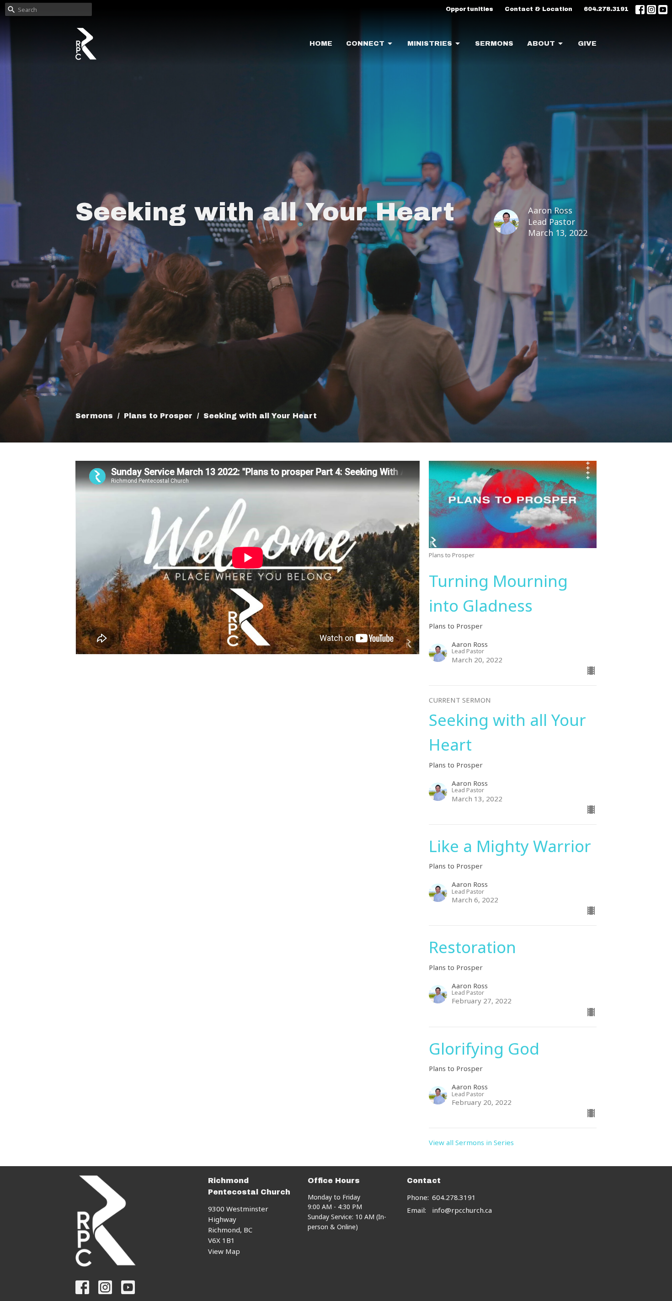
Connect (365, 43)
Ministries (429, 43)
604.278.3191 (606, 9)
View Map (224, 1251)
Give (587, 43)
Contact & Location (538, 9)
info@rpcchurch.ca (462, 1210)
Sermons (494, 43)
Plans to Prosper (158, 416)
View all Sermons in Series (471, 1142)
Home (320, 43)
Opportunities (469, 9)
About (541, 43)
